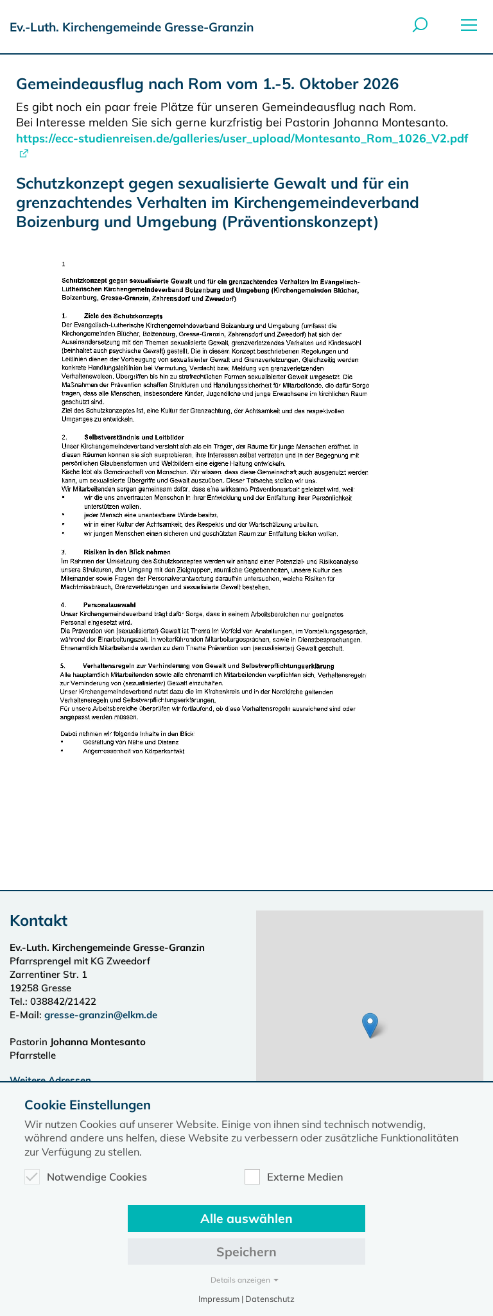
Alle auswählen (246, 1218)
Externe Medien (305, 1176)
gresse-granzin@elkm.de (100, 1015)
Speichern (246, 1251)
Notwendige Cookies (97, 1176)
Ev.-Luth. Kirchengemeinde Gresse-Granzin (132, 27)
